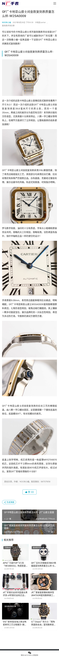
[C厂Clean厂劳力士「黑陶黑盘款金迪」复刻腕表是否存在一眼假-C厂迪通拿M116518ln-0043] (43, 611)
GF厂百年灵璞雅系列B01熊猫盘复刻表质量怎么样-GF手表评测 (43, 564)
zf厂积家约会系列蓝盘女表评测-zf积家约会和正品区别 (15, 594)
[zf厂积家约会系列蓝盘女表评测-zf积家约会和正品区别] (15, 581)
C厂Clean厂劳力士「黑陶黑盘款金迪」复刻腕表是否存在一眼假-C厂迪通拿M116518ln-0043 (43, 623)
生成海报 (10, 502)
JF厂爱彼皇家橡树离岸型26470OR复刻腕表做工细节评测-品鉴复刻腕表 (43, 594)
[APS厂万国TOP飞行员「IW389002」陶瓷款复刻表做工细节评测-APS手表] (15, 552)
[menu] (55, 3)
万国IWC (8, 548)
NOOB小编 (6, 22)
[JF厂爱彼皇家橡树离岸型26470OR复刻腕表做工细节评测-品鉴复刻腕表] (43, 581)
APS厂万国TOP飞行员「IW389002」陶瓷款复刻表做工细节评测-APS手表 (15, 564)
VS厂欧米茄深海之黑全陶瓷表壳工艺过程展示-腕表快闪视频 (14, 623)
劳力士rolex (37, 606)
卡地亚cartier (40, 22)
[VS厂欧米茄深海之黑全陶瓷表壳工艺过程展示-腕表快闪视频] (15, 611)
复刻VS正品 (9, 577)
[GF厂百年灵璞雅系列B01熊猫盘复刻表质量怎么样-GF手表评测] (43, 552)
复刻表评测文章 (8, 25)
